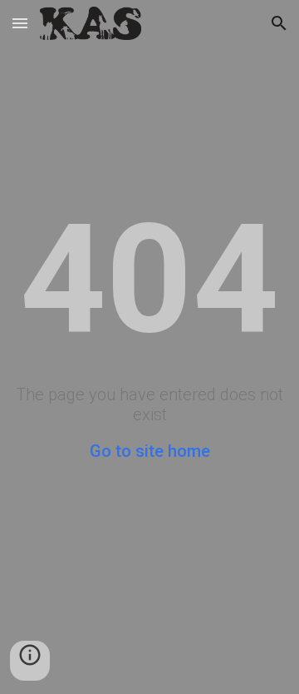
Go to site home (150, 451)
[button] (20, 23)
